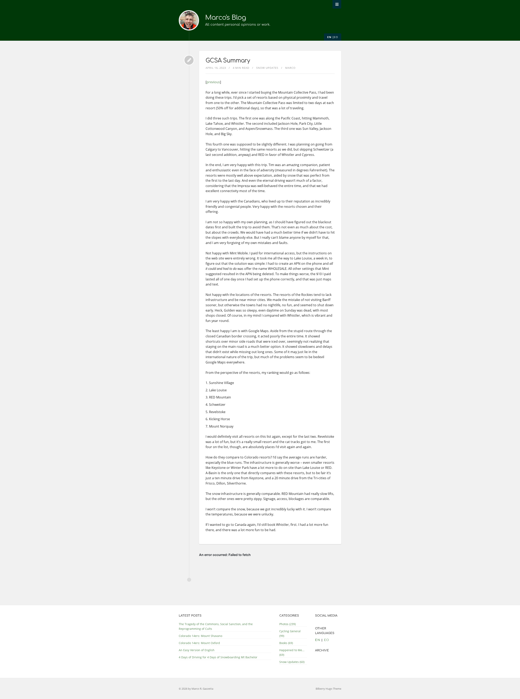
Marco (290, 68)
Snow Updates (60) (291, 662)
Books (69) (286, 643)
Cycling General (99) (290, 633)
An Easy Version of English (196, 650)
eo (336, 37)
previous (213, 82)
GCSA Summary (228, 60)
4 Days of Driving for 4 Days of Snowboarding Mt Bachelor (218, 657)
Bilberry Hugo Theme (328, 688)
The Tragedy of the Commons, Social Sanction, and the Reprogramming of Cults (216, 626)
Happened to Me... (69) (291, 652)
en (329, 37)
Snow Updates (267, 68)
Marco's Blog (225, 17)
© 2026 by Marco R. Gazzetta (196, 688)
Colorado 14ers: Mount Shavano (200, 636)
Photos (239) (287, 624)
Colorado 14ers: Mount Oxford (199, 643)
